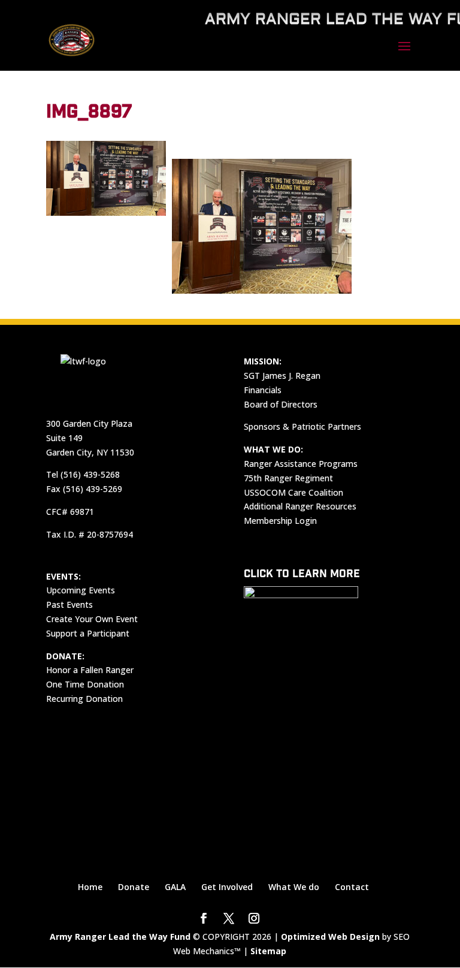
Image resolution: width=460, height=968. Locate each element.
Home (90, 886)
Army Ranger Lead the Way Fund (120, 936)
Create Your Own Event (92, 619)
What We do (293, 886)
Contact (352, 886)
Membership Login (280, 520)
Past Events (69, 604)
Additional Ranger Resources (300, 506)
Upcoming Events (80, 590)
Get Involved (227, 886)
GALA (175, 886)
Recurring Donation (84, 698)
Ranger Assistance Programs (301, 463)
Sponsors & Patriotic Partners (302, 426)
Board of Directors (280, 404)
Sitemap (268, 951)
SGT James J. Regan (282, 375)
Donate (133, 886)
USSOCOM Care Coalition (293, 492)
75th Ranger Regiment (288, 478)
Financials (263, 390)
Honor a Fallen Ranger (90, 670)
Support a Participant (87, 633)
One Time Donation (85, 684)
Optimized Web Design (330, 936)
